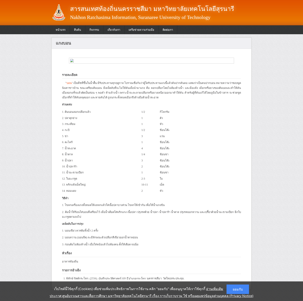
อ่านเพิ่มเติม (214, 289)
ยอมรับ (238, 289)
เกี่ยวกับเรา (114, 29)
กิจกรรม (94, 29)
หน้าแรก (61, 29)
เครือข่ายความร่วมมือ (141, 29)
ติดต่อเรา (168, 29)
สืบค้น (77, 29)
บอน (69, 83)
